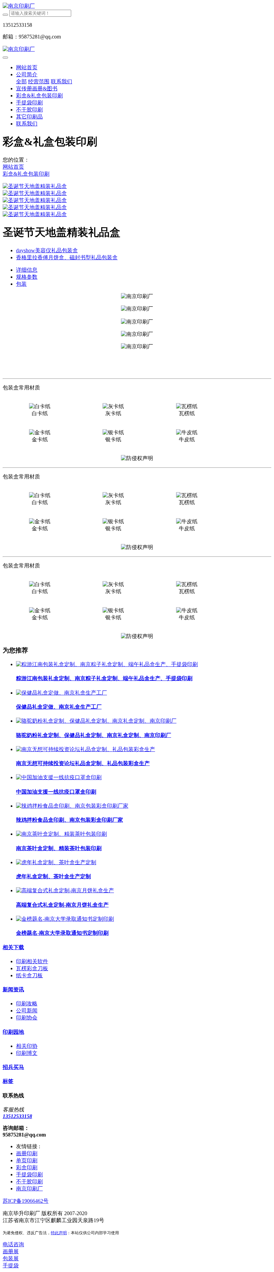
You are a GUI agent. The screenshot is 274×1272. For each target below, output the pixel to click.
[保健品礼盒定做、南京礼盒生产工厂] (61, 693)
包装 (21, 284)
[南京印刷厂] (137, 6)
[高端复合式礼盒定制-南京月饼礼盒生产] (65, 890)
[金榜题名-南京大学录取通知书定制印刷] (65, 919)
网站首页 (26, 67)
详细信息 (26, 270)
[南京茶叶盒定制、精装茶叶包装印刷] (61, 834)
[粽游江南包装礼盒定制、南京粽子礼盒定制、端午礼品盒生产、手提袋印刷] (107, 664)
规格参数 (26, 277)
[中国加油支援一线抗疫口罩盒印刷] (59, 777)
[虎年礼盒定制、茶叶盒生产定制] (56, 862)
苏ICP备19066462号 (25, 1201)
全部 (21, 81)
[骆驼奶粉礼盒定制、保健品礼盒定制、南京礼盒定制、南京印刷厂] (96, 721)
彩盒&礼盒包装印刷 (26, 174)
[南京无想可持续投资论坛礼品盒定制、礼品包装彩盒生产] (85, 749)
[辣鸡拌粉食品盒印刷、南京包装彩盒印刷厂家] (72, 806)
